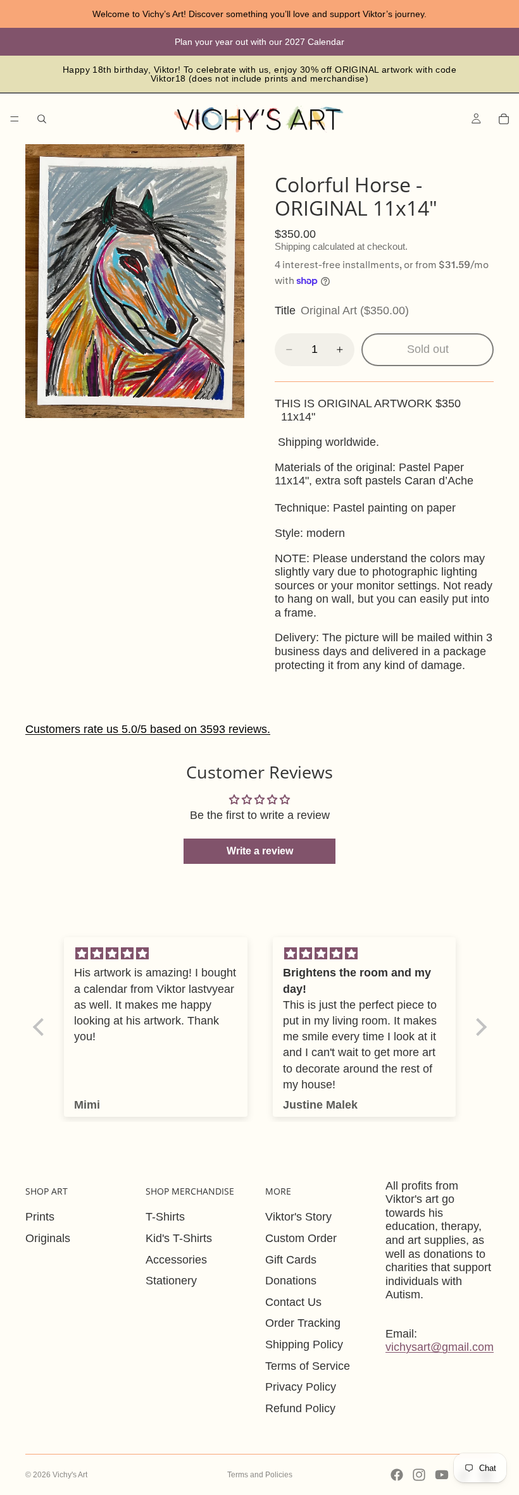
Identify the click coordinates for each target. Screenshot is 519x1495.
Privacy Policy (300, 1387)
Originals (47, 1238)
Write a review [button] (260, 851)
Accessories (176, 1259)
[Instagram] (419, 1474)
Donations (290, 1280)
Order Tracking (303, 1323)
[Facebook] (396, 1474)
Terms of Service (307, 1366)
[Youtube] (441, 1474)
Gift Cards (290, 1259)
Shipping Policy (304, 1344)
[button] (41, 1027)
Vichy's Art (70, 1474)
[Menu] (14, 118)
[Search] (42, 119)
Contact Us (293, 1302)
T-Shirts (165, 1216)
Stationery (171, 1280)
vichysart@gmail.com (439, 1347)
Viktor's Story (298, 1216)
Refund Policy (300, 1408)
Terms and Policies (259, 1474)
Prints (39, 1216)
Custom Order (301, 1238)
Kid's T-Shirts (179, 1238)
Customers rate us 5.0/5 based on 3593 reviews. (147, 729)
